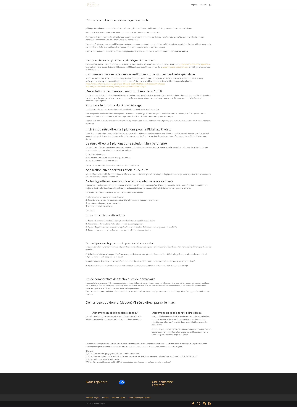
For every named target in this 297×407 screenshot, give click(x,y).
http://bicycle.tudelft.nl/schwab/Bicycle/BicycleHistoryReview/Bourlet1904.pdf (116, 87)
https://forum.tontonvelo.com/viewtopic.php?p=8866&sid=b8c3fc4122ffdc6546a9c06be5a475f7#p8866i (125, 84)
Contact (105, 397)
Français (203, 5)
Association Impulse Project (140, 397)
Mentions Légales (119, 397)
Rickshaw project (92, 397)
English (194, 5)
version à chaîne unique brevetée (175, 67)
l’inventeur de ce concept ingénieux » (195, 64)
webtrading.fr (99, 404)
